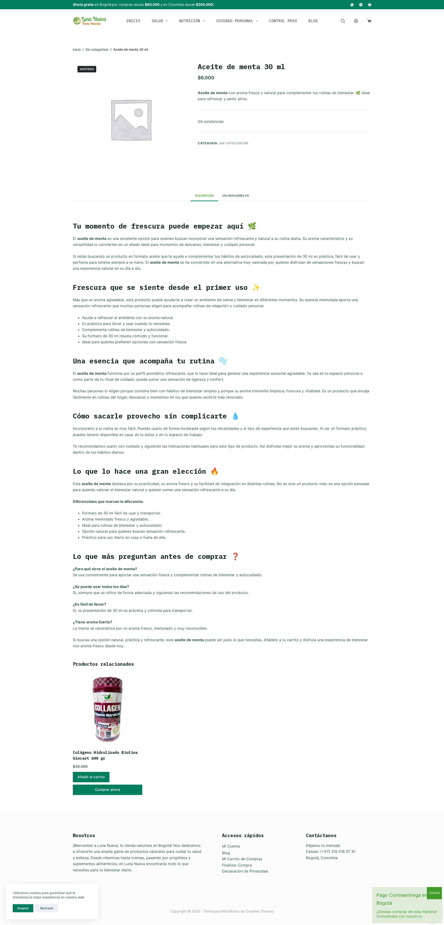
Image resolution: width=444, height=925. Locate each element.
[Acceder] (356, 21)
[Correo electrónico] (369, 4)
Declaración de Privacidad (245, 871)
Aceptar (23, 908)
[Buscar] (343, 21)
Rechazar (46, 908)
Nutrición (189, 21)
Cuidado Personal (234, 21)
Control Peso (283, 21)
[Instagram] (360, 4)
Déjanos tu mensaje (323, 845)
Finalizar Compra (237, 865)
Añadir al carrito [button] (91, 777)
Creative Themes (260, 911)
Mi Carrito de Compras (242, 859)
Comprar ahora (107, 789)
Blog (313, 21)
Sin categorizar (233, 143)
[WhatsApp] (352, 4)
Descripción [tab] (204, 195)
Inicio (133, 21)
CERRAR (434, 893)
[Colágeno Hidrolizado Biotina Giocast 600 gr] (107, 709)
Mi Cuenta (231, 846)
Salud (157, 21)
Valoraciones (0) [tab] (235, 195)
